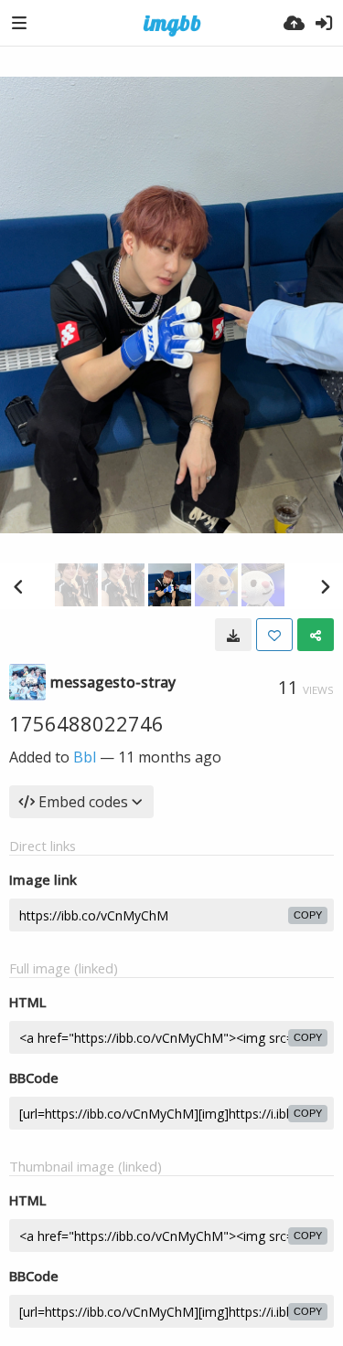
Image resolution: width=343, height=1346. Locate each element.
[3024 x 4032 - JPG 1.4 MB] (233, 634)
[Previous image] (18, 586)
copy (308, 915)
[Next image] (324, 586)
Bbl (84, 757)
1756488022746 (86, 723)
